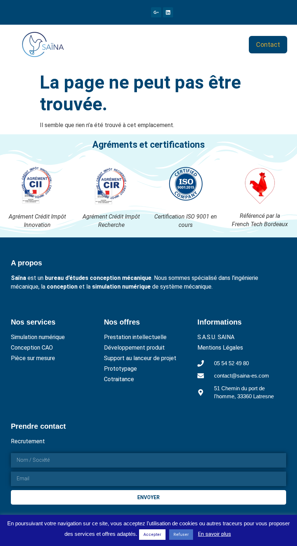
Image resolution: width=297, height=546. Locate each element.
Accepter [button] (152, 534)
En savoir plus (214, 534)
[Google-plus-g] (156, 12)
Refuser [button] (181, 534)
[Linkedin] (168, 12)
